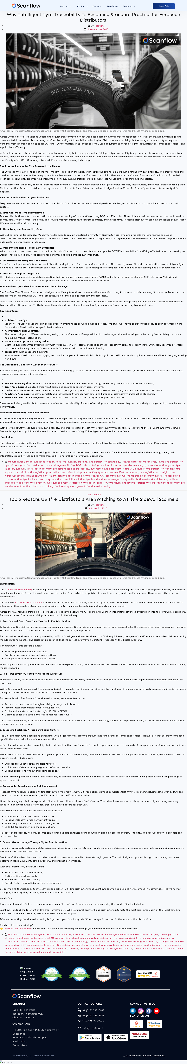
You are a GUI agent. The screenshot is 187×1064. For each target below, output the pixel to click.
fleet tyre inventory (118, 934)
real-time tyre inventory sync (35, 482)
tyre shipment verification (67, 482)
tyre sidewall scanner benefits (54, 934)
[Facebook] (149, 1011)
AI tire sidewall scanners (28, 602)
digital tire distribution (31, 465)
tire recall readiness (101, 945)
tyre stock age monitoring (60, 465)
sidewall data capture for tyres (139, 461)
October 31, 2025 (97, 508)
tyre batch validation (95, 482)
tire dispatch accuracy (39, 468)
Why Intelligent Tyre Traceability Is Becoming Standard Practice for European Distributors (93, 17)
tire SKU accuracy (135, 468)
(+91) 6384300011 (93, 1020)
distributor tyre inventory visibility (119, 938)
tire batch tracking (42, 486)
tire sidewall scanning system (82, 938)
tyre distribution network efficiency (145, 479)
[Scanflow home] (26, 6)
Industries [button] (81, 6)
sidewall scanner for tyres (144, 934)
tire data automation (41, 941)
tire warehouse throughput (148, 948)
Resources (97, 6)
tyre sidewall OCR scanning (100, 475)
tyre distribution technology (104, 461)
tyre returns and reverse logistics (126, 482)
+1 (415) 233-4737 (93, 1015)
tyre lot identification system (39, 479)
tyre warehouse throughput (159, 465)
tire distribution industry (18, 589)
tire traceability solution (71, 479)
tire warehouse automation (104, 941)
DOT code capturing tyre (90, 465)
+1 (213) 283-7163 (93, 1010)
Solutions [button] (64, 6)
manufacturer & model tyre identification (31, 461)
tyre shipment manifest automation (118, 472)
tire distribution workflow (160, 468)
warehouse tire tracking (30, 938)
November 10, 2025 (97, 29)
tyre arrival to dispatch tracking (79, 472)
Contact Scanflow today (17, 928)
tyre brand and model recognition (105, 479)
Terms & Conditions (43, 1055)
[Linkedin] (133, 1011)
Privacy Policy (20, 1055)
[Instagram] (141, 1011)
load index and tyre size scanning (124, 465)
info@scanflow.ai (93, 1028)
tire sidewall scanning (98, 486)
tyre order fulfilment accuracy (163, 482)
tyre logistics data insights (154, 472)
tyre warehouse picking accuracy (135, 475)
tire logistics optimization (44, 472)
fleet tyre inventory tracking (71, 461)
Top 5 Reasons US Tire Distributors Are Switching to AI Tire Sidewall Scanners (93, 499)
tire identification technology (70, 941)
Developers (112, 6)
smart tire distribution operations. (69, 945)
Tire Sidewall (93, 494)
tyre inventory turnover (65, 948)
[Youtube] (157, 1011)
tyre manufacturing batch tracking (64, 475)
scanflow (99, 25)
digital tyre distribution (119, 948)
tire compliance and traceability (71, 468)
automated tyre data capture (107, 468)
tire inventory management (69, 486)
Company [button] (128, 6)
